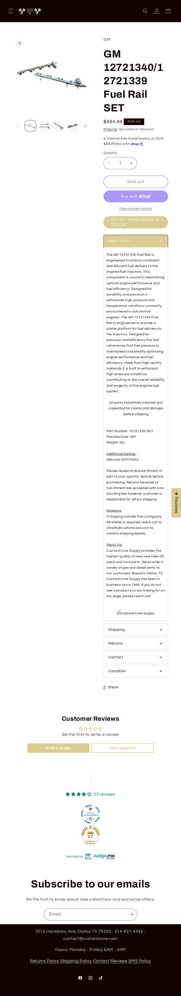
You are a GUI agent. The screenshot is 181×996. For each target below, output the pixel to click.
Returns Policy (44, 961)
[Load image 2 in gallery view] (44, 126)
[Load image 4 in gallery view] (72, 126)
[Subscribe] (131, 914)
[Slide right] (85, 126)
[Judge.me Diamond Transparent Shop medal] (90, 814)
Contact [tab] (115, 657)
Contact (101, 961)
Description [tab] (118, 241)
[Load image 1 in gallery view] (30, 126)
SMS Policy (139, 961)
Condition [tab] (117, 671)
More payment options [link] (135, 208)
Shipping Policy (76, 961)
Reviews (119, 961)
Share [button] (113, 687)
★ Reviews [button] (176, 503)
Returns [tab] (115, 643)
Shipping (110, 129)
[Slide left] (18, 126)
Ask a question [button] (122, 748)
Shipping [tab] (116, 630)
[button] (10, 11)
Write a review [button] (58, 748)
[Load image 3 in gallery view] (58, 126)
